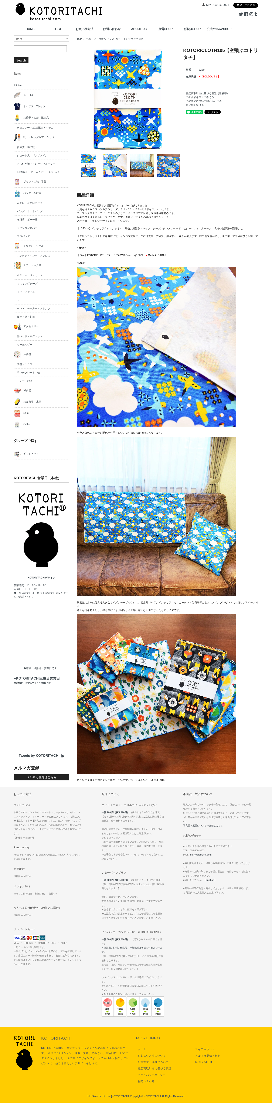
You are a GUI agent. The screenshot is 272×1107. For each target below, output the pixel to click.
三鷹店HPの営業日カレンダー (51, 592)
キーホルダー (24, 344)
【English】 (210, 880)
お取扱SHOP (192, 29)
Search (21, 60)
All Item (18, 85)
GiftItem (27, 424)
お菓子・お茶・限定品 (36, 117)
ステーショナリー (33, 265)
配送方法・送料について (153, 1062)
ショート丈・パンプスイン (32, 155)
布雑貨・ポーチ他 (27, 219)
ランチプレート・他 (28, 372)
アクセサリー (31, 326)
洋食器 (27, 354)
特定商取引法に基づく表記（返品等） (207, 93)
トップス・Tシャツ (34, 106)
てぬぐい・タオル (96, 38)
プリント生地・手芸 (34, 181)
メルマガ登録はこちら (41, 777)
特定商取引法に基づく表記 (154, 1068)
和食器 (27, 390)
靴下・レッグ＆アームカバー (40, 137)
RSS (198, 1062)
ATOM (208, 1062)
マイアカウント (205, 1049)
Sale (26, 412)
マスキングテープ (27, 283)
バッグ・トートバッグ (29, 211)
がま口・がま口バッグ (29, 202)
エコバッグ (23, 236)
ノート (21, 300)
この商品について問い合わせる (204, 101)
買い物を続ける (195, 104)
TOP (79, 38)
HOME (30, 29)
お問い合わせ (112, 29)
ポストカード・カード (29, 275)
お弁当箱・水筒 (32, 401)
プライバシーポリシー (152, 1074)
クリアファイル (26, 291)
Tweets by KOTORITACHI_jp (41, 755)
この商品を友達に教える (200, 97)
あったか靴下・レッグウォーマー (36, 163)
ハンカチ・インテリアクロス (126, 38)
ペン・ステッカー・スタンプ (33, 308)
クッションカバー (27, 227)
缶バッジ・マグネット (29, 336)
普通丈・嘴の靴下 (27, 147)
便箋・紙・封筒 (26, 316)
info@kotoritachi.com (200, 854)
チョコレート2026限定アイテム (35, 127)
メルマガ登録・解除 (208, 1055)
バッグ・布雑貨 (32, 192)
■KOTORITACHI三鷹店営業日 (37, 680)
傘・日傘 (28, 95)
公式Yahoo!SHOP (219, 29)
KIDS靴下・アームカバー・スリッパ (38, 172)
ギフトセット (31, 453)
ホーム (142, 1049)
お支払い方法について (152, 1055)
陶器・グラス (24, 364)
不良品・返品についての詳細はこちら (203, 825)
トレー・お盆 (24, 380)
